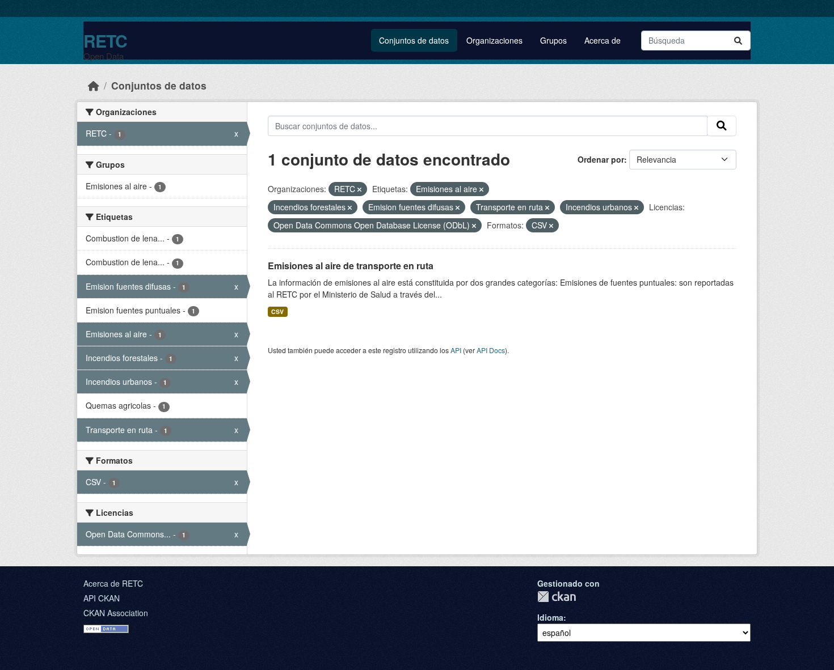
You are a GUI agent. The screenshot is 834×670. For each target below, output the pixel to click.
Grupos (553, 40)
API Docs (491, 350)
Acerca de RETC (113, 583)
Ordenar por (601, 159)
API (455, 350)
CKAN (556, 597)
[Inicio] (93, 85)
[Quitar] (359, 189)
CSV (277, 311)
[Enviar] (738, 40)
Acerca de (602, 40)
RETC (105, 40)
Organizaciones (494, 40)
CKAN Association (115, 612)
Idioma (550, 617)
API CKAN (101, 598)
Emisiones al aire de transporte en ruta (350, 265)
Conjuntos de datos (414, 40)
